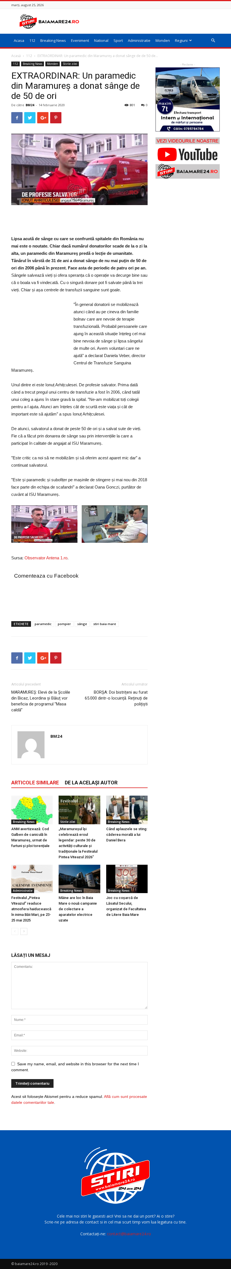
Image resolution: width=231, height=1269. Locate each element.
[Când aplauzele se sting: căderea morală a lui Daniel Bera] (127, 810)
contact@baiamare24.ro (129, 1233)
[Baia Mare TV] (188, 158)
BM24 (30, 105)
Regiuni (181, 40)
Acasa (19, 40)
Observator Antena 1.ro (46, 557)
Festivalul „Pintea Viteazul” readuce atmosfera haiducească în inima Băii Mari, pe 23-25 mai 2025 (31, 909)
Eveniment (80, 40)
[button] (213, 40)
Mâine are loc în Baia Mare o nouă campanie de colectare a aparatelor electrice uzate (78, 909)
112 (32, 40)
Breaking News (53, 40)
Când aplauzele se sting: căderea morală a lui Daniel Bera (126, 834)
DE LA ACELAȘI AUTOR (91, 783)
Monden (163, 40)
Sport (118, 40)
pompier (64, 624)
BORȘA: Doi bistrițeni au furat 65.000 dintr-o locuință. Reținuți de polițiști (116, 698)
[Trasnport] (188, 99)
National (101, 40)
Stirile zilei (70, 64)
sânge (82, 624)
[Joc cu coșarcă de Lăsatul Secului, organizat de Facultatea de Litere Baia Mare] (127, 879)
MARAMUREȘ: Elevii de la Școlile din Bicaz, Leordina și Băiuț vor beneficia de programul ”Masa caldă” (40, 701)
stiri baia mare (104, 624)
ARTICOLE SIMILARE (35, 783)
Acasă (16, 55)
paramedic (43, 624)
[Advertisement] (153, 21)
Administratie (139, 40)
